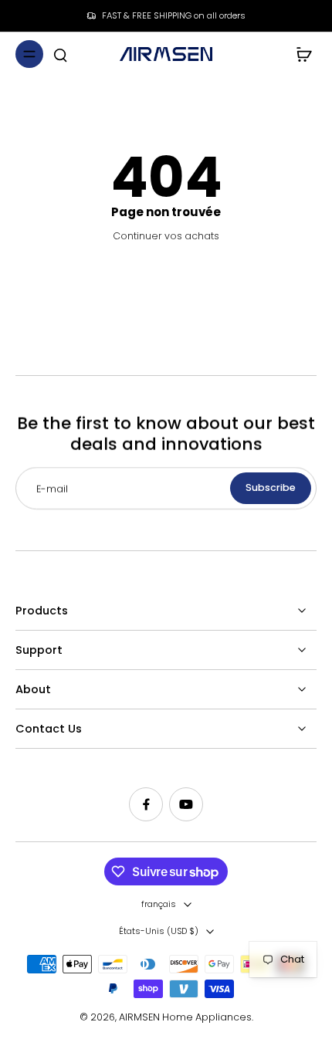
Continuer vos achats (166, 235)
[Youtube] (186, 804)
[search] (60, 54)
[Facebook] (146, 804)
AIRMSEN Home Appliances (185, 1017)
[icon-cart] (300, 54)
